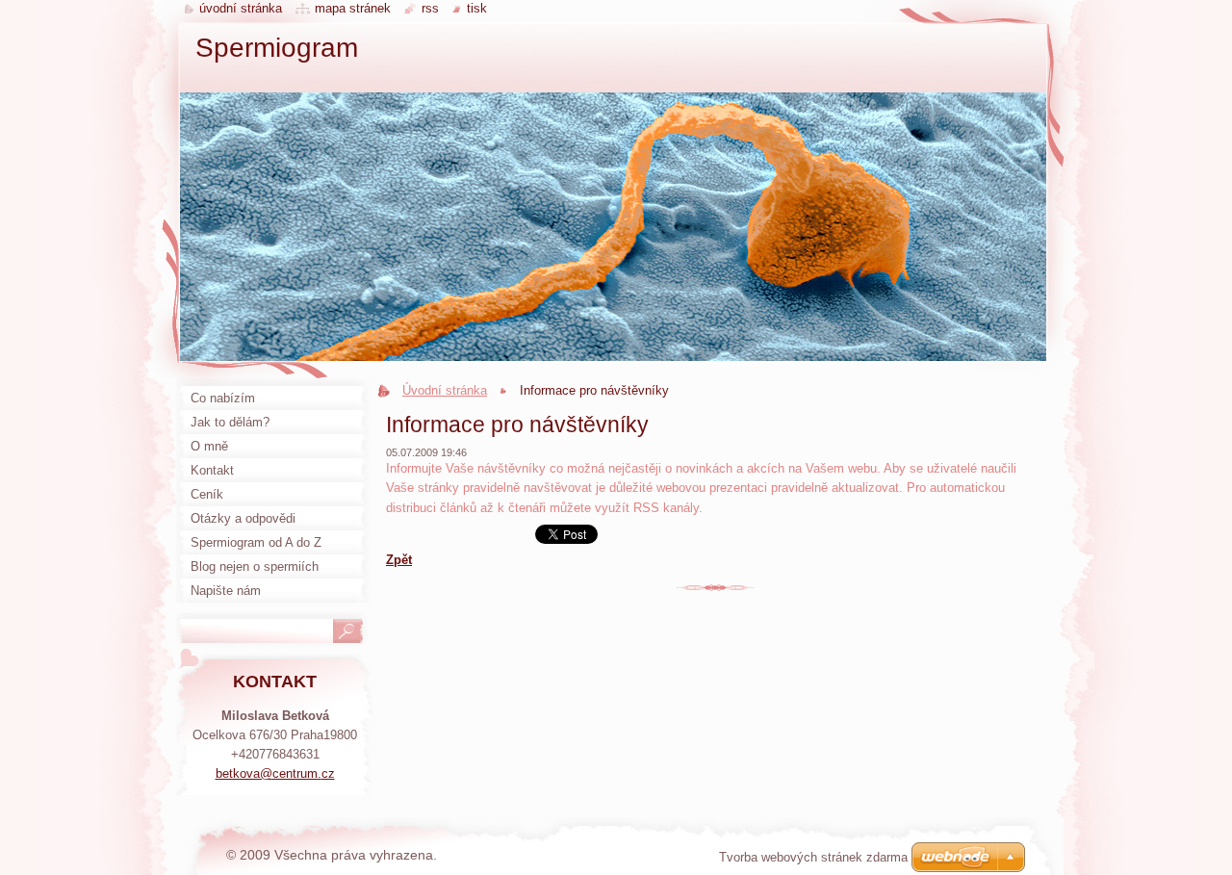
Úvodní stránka (444, 390)
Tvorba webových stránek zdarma (813, 857)
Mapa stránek (353, 8)
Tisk (477, 8)
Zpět (399, 560)
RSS (430, 8)
